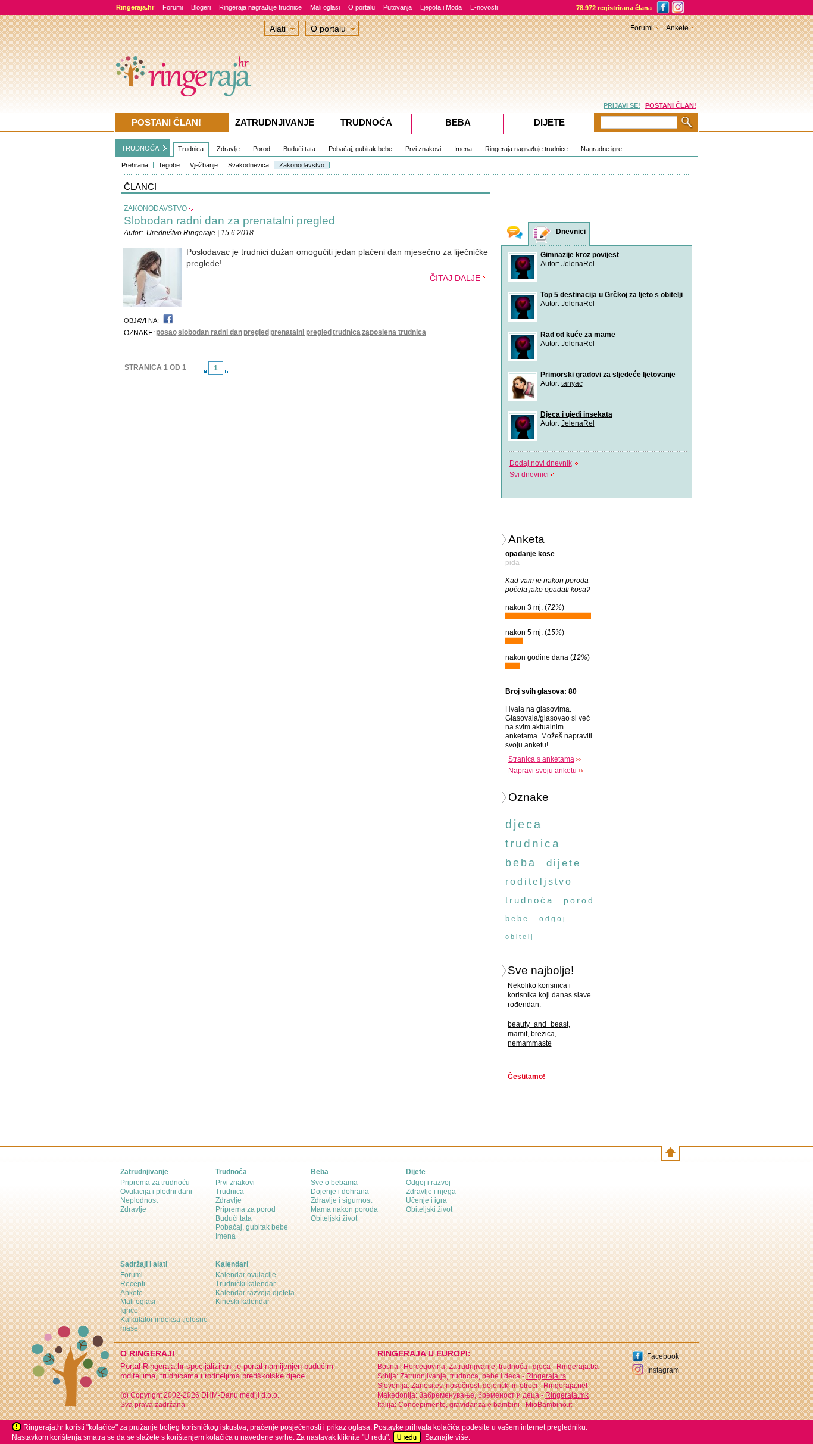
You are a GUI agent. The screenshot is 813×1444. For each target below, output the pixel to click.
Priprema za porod (245, 1209)
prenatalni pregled (301, 332)
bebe (517, 918)
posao (166, 332)
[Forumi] (515, 234)
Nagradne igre (601, 148)
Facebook (663, 1356)
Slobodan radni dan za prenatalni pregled (229, 220)
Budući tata (299, 148)
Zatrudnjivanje (274, 122)
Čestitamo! (526, 1076)
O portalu (361, 7)
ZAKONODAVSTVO (155, 208)
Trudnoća (366, 122)
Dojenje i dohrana (340, 1191)
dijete (563, 863)
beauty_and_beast (538, 1024)
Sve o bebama (334, 1182)
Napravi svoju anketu (542, 770)
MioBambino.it (549, 1405)
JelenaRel (578, 264)
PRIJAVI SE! (622, 105)
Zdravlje (228, 148)
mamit (517, 1034)
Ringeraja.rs (546, 1376)
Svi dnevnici (529, 474)
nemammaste (530, 1043)
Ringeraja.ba (577, 1366)
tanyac (572, 383)
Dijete (549, 122)
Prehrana (134, 165)
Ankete (677, 28)
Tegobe (169, 165)
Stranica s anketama (541, 759)
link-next (227, 372)
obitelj (519, 936)
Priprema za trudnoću (155, 1182)
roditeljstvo (539, 882)
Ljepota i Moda (441, 7)
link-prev (205, 372)
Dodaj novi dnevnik (540, 463)
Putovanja (397, 7)
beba (520, 863)
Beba (458, 122)
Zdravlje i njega (431, 1191)
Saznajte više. (447, 1437)
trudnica (347, 332)
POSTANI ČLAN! (670, 105)
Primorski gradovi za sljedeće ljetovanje (608, 374)
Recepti (132, 1284)
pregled (256, 332)
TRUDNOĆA (140, 148)
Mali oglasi (325, 7)
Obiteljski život (334, 1218)
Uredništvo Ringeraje (180, 233)
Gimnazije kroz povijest (579, 255)
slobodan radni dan (210, 332)
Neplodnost (139, 1200)
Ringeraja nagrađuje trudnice (260, 7)
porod (579, 900)
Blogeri (201, 7)
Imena (463, 148)
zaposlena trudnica (394, 332)
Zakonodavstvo (301, 165)
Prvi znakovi (423, 148)
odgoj (553, 919)
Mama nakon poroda (344, 1209)
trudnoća (529, 900)
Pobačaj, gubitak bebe (360, 148)
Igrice (129, 1310)
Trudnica (191, 148)
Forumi (172, 7)
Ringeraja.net (565, 1385)
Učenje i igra (426, 1200)
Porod (261, 148)
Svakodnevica (248, 165)
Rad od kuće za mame (577, 334)
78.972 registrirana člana (614, 7)
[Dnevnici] (542, 234)
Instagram (663, 1370)
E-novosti (484, 7)
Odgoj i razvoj (428, 1182)
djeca (523, 824)
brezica (543, 1034)
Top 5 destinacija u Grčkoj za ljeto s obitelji (611, 295)
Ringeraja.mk (567, 1395)
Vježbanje (204, 165)
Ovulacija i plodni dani (156, 1191)
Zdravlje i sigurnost (341, 1200)
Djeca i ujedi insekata (576, 414)
